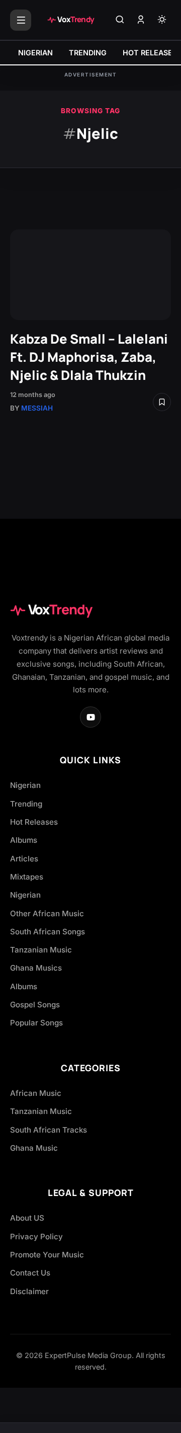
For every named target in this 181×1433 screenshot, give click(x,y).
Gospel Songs (35, 1004)
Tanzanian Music (41, 949)
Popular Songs (36, 1022)
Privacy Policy (36, 1236)
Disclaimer (29, 1291)
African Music (35, 1093)
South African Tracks (48, 1130)
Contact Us (30, 1273)
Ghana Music (34, 1148)
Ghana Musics (36, 968)
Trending (26, 804)
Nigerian (25, 785)
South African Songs (47, 931)
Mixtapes (26, 877)
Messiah (37, 408)
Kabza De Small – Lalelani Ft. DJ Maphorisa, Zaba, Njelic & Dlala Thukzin (89, 357)
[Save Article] (162, 402)
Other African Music (47, 913)
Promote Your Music (47, 1254)
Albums (23, 840)
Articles (24, 858)
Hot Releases (34, 822)
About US (27, 1218)
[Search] (120, 20)
